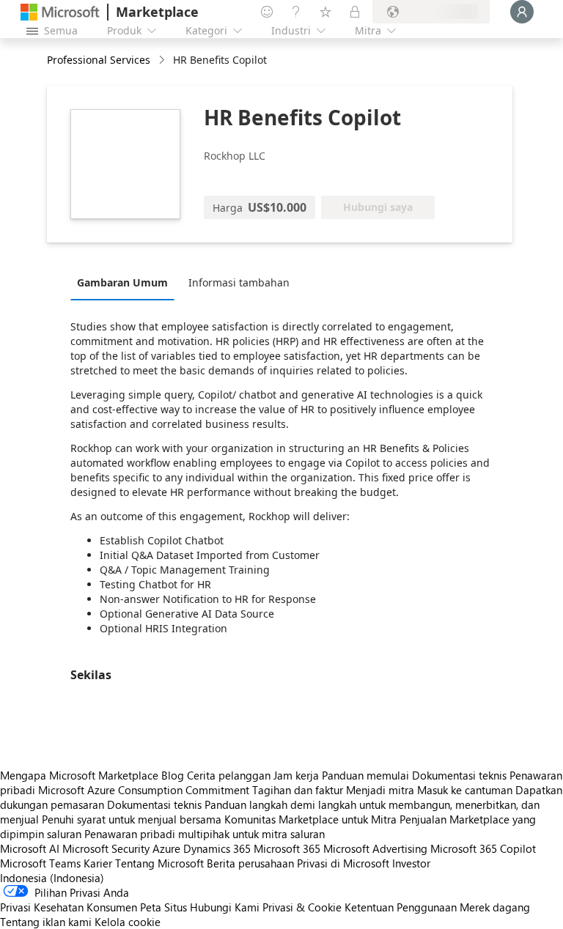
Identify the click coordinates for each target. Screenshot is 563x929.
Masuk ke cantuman (464, 789)
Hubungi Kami (225, 907)
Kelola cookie (128, 921)
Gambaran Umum (122, 282)
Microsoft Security (106, 848)
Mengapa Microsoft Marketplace (79, 775)
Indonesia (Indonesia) (52, 877)
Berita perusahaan (250, 863)
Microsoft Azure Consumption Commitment (145, 789)
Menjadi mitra (380, 789)
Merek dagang (495, 907)
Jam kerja (296, 775)
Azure (166, 848)
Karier (98, 863)
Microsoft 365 (287, 848)
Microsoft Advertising (375, 848)
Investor (411, 863)
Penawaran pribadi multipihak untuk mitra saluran (204, 833)
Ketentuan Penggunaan (401, 907)
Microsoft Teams (40, 863)
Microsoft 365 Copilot (483, 848)
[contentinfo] (163, 60)
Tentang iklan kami (46, 921)
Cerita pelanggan (229, 775)
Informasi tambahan (239, 282)
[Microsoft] (60, 12)
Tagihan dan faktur (297, 789)
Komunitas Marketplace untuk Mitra (310, 819)
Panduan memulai (365, 775)
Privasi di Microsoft (343, 863)
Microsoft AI (29, 848)
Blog (172, 775)
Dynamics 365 (217, 848)
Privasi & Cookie (302, 907)
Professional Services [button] (98, 60)
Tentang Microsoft (159, 863)
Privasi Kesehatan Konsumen (68, 907)
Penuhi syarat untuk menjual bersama (131, 819)
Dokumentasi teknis (459, 775)
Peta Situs (163, 907)
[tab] (126, 282)
